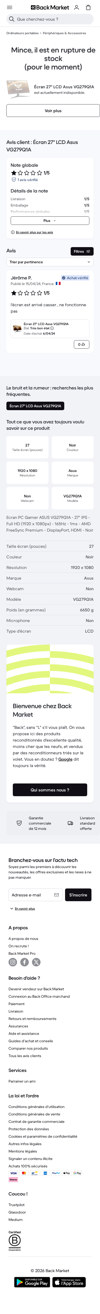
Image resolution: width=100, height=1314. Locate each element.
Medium (16, 1219)
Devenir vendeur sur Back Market (36, 989)
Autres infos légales (25, 1143)
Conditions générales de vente (34, 1114)
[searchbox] (54, 19)
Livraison (16, 1011)
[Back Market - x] (36, 962)
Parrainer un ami (22, 1081)
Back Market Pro (22, 953)
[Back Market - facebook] (24, 962)
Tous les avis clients (25, 1055)
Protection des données (29, 1129)
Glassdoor (17, 1212)
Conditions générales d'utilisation (37, 1106)
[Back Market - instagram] (13, 962)
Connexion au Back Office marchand (39, 996)
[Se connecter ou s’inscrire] (76, 7)
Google (65, 759)
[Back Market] (50, 7)
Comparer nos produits (28, 1048)
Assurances (18, 1026)
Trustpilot (17, 1204)
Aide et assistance (24, 1033)
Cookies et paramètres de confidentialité (43, 1136)
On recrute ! (19, 946)
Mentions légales (23, 1151)
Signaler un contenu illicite (31, 1158)
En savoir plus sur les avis (34, 232)
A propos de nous (23, 938)
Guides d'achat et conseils (31, 1041)
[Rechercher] (11, 19)
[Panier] (88, 7)
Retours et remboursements (33, 1018)
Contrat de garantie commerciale (37, 1121)
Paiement (17, 1003)
